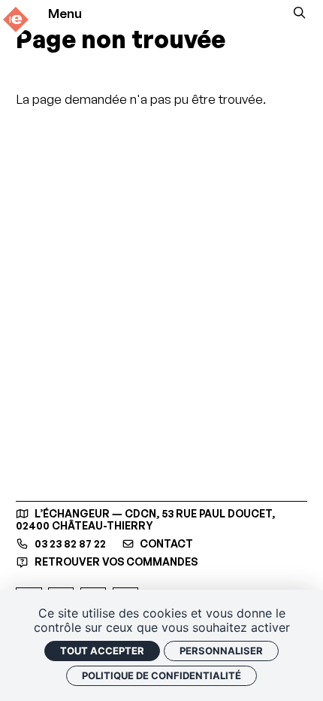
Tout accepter (102, 651)
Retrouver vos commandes (114, 561)
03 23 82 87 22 (68, 544)
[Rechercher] (299, 13)
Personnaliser (221, 651)
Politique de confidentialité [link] (161, 675)
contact (165, 544)
